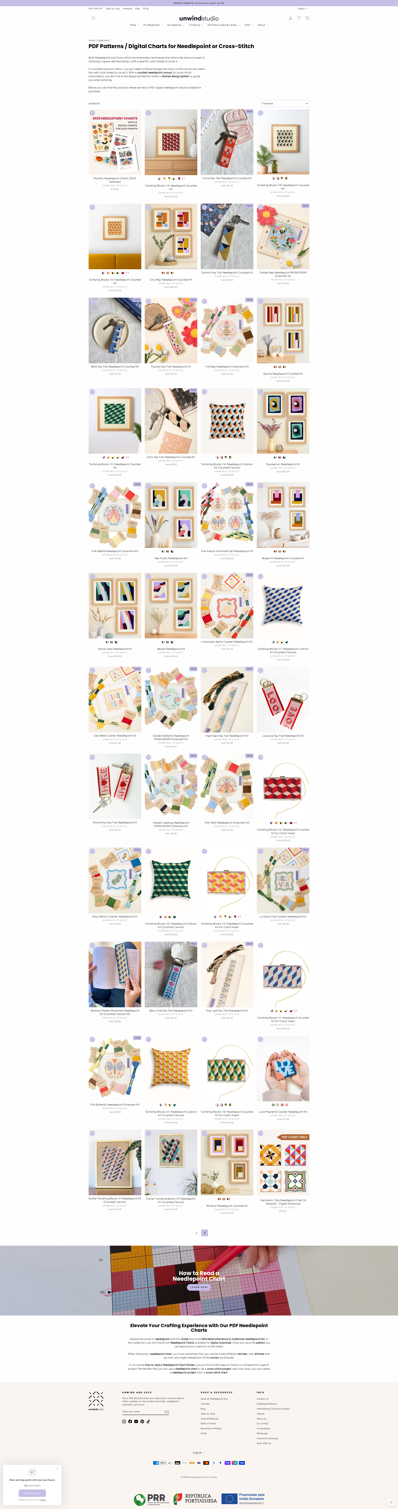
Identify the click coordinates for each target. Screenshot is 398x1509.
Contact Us (262, 1398)
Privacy (214, 1477)
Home (92, 40)
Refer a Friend (208, 1423)
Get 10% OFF (96, 8)
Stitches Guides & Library (222, 24)
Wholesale (262, 1433)
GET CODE (319, 1489)
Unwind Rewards (209, 1418)
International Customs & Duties (273, 1408)
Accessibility (263, 1428)
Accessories (174, 24)
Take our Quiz (113, 8)
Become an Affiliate (211, 1428)
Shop (133, 24)
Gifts (248, 24)
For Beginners (151, 24)
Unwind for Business (267, 1438)
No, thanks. (319, 1498)
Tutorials (205, 1403)
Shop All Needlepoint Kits (214, 1398)
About (262, 24)
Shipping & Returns (267, 1403)
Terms (206, 1477)
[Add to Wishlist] (92, 113)
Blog (137, 8)
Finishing (194, 24)
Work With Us (264, 1443)
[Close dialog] (392, 1435)
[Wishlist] (299, 18)
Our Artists (262, 1423)
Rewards (127, 8)
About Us (261, 1418)
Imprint (260, 1413)
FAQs (146, 8)
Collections (103, 40)
